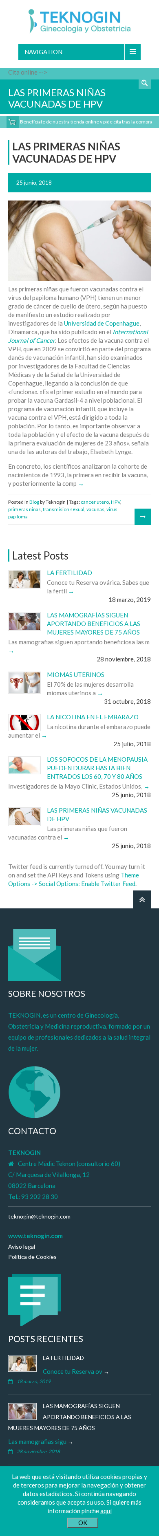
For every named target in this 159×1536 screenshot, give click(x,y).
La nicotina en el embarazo (93, 717)
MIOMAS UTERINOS (75, 674)
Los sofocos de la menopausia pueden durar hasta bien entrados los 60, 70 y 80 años (97, 768)
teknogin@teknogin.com (39, 1216)
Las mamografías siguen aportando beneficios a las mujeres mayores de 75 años (93, 623)
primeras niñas (24, 509)
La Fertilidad (69, 572)
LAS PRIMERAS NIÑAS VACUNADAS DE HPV (66, 152)
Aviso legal (21, 1246)
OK (82, 1522)
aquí (106, 1510)
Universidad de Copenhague (101, 323)
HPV (115, 502)
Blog (34, 502)
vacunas (95, 509)
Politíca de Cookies (32, 1256)
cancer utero (95, 502)
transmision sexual (63, 509)
